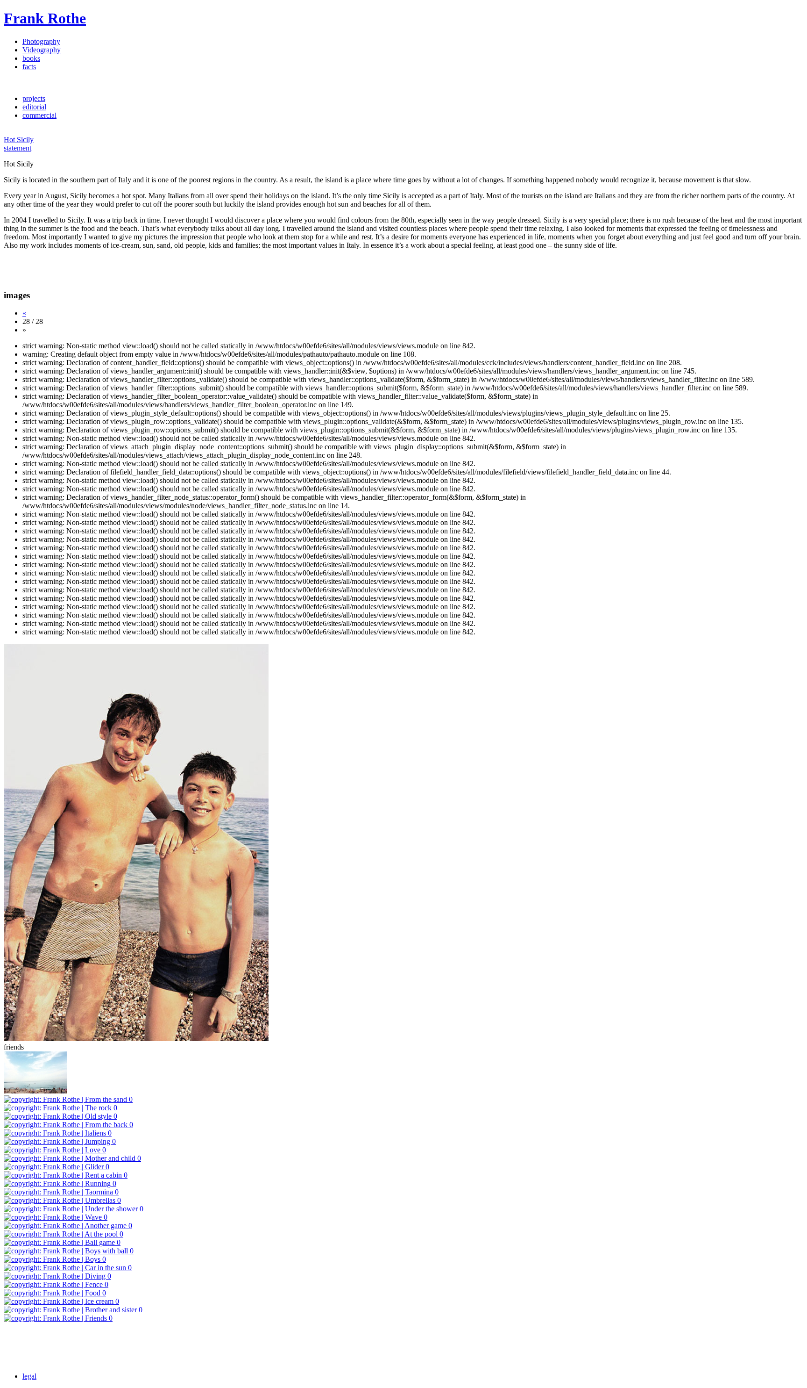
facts (29, 67)
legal (29, 1376)
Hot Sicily (19, 140)
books (31, 58)
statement (17, 148)
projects (33, 98)
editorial (34, 107)
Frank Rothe (45, 18)
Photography (41, 41)
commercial (39, 115)
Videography (41, 50)
